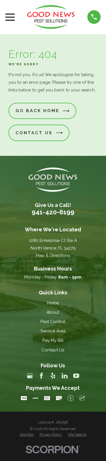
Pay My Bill (53, 340)
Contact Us (34, 132)
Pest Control (52, 321)
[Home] (51, 17)
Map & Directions (53, 255)
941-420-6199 (53, 212)
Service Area (53, 331)
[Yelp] (53, 376)
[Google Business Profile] (30, 376)
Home (53, 302)
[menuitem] (27, 434)
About (53, 312)
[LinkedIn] (65, 376)
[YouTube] (76, 376)
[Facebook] (41, 376)
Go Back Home (37, 110)
